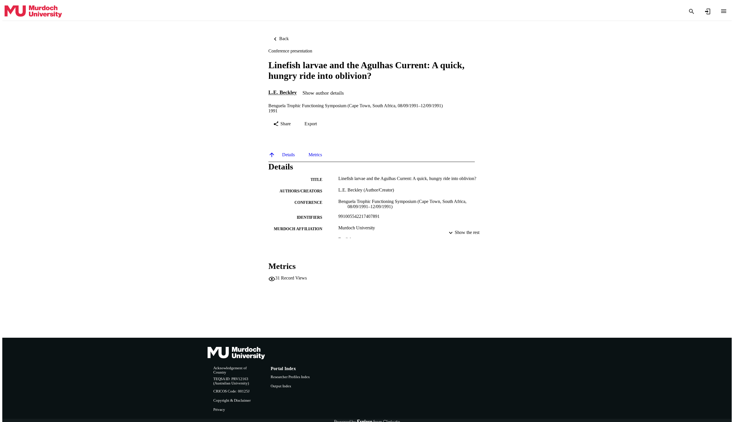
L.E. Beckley (282, 92)
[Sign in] (707, 11)
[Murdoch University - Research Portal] (33, 11)
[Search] (691, 11)
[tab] (288, 155)
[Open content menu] (723, 11)
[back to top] (271, 154)
